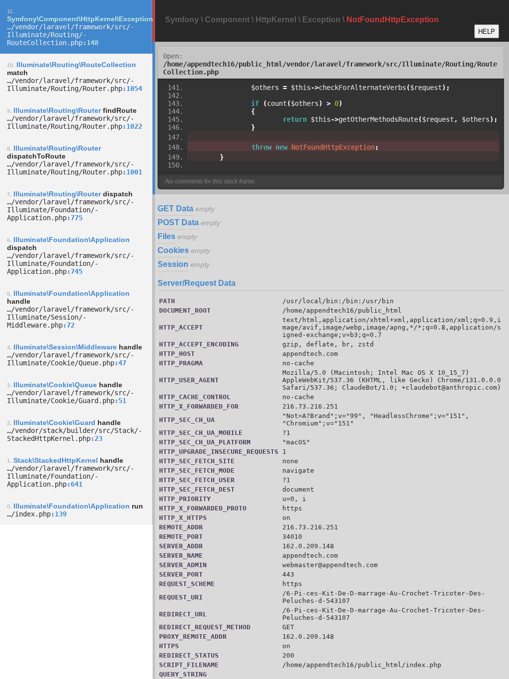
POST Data (178, 222)
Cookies (173, 250)
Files (166, 236)
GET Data (175, 208)
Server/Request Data (197, 283)
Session (173, 264)
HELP (486, 31)
